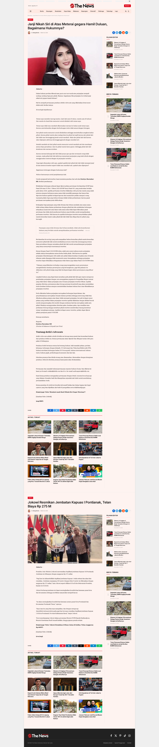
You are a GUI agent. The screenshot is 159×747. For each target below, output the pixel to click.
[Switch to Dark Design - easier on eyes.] (128, 11)
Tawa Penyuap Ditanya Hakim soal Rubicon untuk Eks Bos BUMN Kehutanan (90, 437)
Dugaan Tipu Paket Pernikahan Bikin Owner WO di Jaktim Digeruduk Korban (64, 481)
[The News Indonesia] (82, 5)
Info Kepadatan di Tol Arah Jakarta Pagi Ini (90, 458)
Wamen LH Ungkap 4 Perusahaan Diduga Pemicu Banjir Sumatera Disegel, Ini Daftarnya (63, 437)
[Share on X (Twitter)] (117, 32)
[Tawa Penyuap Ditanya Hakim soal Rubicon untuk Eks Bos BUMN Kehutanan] (90, 427)
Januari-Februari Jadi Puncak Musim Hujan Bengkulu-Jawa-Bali (90, 480)
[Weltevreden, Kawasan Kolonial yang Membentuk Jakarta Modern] (109, 75)
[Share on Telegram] (126, 32)
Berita (42, 11)
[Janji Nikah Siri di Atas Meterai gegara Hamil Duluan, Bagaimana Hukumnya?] (65, 61)
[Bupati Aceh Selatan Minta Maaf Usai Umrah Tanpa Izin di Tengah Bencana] (39, 448)
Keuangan (49, 11)
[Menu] (30, 11)
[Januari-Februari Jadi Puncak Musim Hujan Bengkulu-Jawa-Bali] (90, 471)
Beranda (30, 15)
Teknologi (109, 11)
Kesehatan (58, 11)
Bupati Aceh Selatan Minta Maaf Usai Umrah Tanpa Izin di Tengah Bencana (38, 459)
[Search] (126, 11)
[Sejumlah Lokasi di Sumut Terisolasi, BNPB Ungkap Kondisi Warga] (39, 427)
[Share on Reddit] (123, 32)
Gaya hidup (67, 11)
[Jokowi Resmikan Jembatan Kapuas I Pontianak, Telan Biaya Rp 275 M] (65, 539)
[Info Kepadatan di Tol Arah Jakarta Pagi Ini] (90, 448)
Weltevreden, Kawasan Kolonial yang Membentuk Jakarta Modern (121, 75)
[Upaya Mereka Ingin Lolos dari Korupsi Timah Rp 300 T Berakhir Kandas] (65, 448)
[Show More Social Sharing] (129, 32)
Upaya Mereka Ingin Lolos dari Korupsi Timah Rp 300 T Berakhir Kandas (63, 459)
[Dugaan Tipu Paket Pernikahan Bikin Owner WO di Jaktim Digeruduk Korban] (65, 471)
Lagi (116, 11)
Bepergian (84, 11)
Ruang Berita (36, 32)
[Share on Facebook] (113, 32)
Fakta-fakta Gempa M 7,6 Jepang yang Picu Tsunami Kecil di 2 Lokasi (39, 480)
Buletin (127, 5)
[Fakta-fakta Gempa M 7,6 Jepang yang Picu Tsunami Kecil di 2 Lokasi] (39, 471)
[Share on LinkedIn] (120, 32)
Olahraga (101, 11)
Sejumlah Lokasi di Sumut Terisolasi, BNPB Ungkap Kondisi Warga (39, 436)
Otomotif (93, 11)
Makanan (76, 11)
